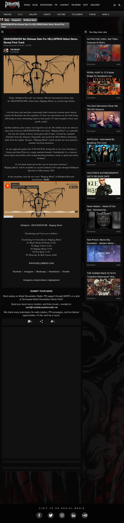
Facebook (17, 271)
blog (20, 14)
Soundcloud (53, 271)
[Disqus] (41, 361)
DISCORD (95, 4)
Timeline (7, 14)
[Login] (114, 4)
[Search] (119, 4)
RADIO (27, 4)
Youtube (66, 271)
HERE (46, 179)
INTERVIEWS (46, 4)
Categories (16, 20)
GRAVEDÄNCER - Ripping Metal (46, 225)
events (47, 14)
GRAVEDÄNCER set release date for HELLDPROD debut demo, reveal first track (32, 25)
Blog (7, 20)
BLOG (35, 4)
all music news (30, 20)
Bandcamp (41, 271)
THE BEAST (15, 49)
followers (77, 14)
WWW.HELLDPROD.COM (41, 263)
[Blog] (2, 32)
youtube (61, 14)
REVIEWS (76, 4)
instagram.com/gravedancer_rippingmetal (41, 279)
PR (56, 4)
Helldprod (25, 225)
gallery (33, 14)
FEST (85, 4)
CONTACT (64, 4)
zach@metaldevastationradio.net (41, 307)
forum (92, 14)
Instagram (28, 271)
